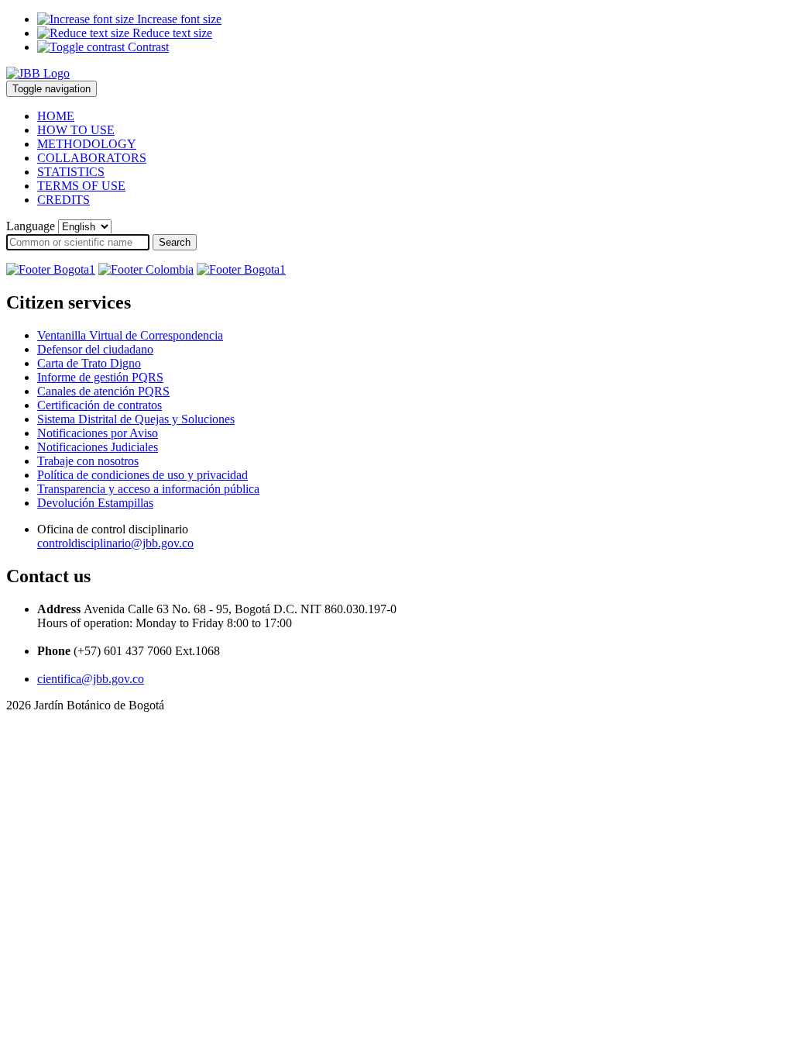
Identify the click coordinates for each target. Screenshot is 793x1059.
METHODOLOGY (86, 143)
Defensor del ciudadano (95, 349)
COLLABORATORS (91, 157)
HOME (55, 115)
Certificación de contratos (99, 405)
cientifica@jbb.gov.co (90, 678)
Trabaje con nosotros (88, 460)
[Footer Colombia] (146, 269)
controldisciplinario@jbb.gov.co (115, 543)
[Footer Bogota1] (50, 269)
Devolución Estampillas (95, 502)
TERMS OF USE (81, 185)
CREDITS (63, 199)
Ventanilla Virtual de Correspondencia (130, 335)
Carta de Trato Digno (89, 363)
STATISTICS (71, 171)
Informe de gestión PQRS (100, 377)
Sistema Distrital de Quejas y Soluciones (136, 419)
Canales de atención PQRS (103, 391)
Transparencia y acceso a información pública (148, 488)
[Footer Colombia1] (241, 269)
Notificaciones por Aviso (97, 433)
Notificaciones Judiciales (97, 447)
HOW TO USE (76, 129)
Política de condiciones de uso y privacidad (142, 474)
